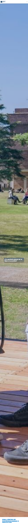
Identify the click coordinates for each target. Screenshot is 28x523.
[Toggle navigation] (26, 1)
